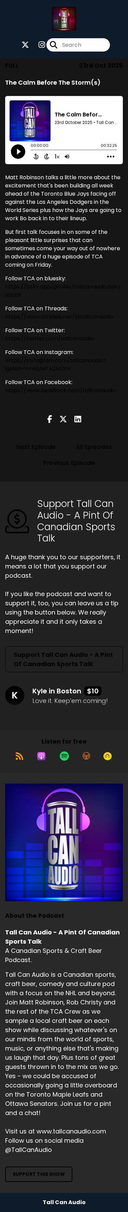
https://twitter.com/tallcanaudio (49, 338)
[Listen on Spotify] (64, 756)
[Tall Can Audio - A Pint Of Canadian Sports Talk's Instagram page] (37, 45)
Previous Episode (69, 463)
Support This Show (39, 1174)
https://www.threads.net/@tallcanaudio (59, 317)
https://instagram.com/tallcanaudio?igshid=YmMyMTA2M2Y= (55, 364)
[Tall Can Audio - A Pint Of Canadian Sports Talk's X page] (25, 45)
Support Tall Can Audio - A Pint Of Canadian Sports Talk (63, 659)
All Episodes (94, 446)
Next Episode (36, 446)
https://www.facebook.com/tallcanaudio (60, 390)
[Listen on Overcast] (86, 756)
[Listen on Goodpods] (107, 756)
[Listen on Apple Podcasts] (41, 756)
